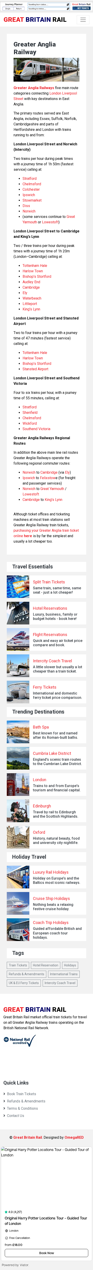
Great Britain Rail (27, 1137)
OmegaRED (74, 1137)
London (39, 779)
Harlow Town (33, 271)
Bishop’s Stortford (37, 276)
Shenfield (30, 412)
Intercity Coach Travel (52, 660)
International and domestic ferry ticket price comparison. (57, 695)
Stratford (30, 178)
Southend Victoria (36, 429)
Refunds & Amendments (26, 974)
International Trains (64, 974)
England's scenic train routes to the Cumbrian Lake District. (57, 761)
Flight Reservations (50, 634)
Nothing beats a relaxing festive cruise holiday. (53, 906)
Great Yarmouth (52, 489)
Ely (25, 293)
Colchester (31, 189)
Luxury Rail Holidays (51, 872)
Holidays (70, 965)
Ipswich (29, 195)
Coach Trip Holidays (51, 922)
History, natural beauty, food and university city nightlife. (56, 840)
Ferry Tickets (44, 687)
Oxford (39, 832)
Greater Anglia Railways (34, 88)
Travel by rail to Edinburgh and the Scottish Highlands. (55, 814)
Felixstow (48, 478)
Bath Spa (41, 727)
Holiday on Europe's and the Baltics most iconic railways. (56, 880)
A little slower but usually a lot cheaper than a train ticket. (57, 669)
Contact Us (15, 1116)
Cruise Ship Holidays (51, 898)
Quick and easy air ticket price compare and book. (57, 643)
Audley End (31, 282)
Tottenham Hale (35, 265)
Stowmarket (32, 200)
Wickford (30, 423)
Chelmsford (32, 184)
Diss (26, 206)
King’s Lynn (31, 309)
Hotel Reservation (45, 965)
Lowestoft (50, 222)
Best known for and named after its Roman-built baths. (55, 735)
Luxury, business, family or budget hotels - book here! (55, 616)
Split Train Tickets (49, 582)
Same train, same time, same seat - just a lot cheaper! (57, 590)
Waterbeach (32, 298)
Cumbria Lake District (52, 753)
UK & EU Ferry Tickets (24, 983)
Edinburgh (42, 806)
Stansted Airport (35, 369)
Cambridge (31, 287)
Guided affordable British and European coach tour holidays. (57, 932)
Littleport (30, 304)
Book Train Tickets (21, 1094)
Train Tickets (18, 965)
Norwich (29, 211)
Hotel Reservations (50, 608)
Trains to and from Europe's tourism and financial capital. (57, 788)
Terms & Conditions (22, 1108)
